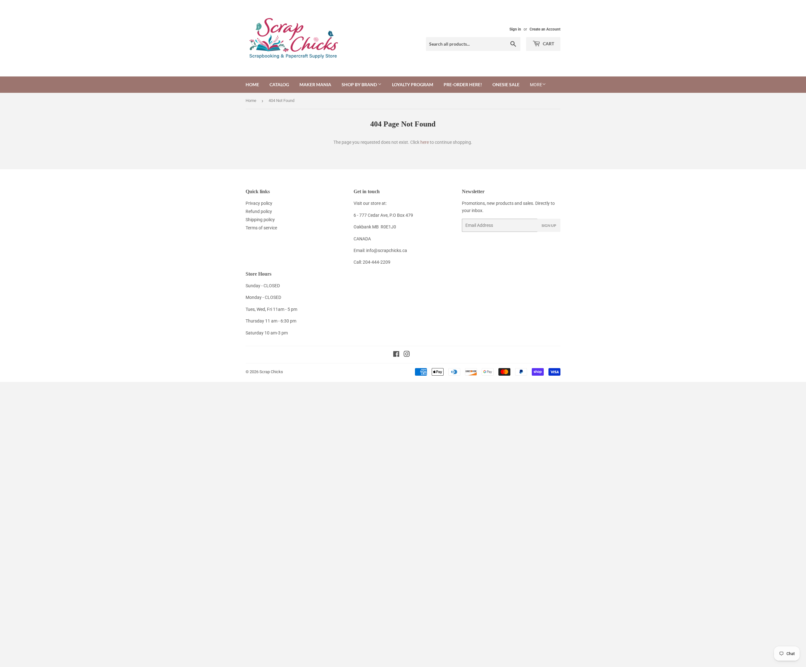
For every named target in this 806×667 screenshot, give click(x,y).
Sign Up (549, 225)
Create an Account (545, 29)
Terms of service (261, 227)
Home (252, 84)
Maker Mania (315, 84)
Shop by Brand (360, 84)
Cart (548, 43)
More (536, 84)
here (424, 142)
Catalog (279, 84)
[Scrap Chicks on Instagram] (407, 354)
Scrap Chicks (271, 371)
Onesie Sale (505, 84)
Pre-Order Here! (463, 84)
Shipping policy (260, 219)
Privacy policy (259, 203)
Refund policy (259, 211)
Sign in (515, 29)
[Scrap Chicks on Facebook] (396, 354)
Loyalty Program (412, 84)
